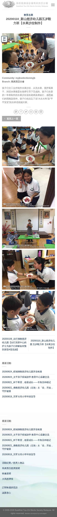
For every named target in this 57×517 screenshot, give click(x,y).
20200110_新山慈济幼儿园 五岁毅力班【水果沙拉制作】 (42, 344)
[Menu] (53, 5)
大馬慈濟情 (7, 479)
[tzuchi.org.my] (25, 4)
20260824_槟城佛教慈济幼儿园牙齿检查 (22, 371)
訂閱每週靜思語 (10, 487)
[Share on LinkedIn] (41, 112)
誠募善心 (6, 493)
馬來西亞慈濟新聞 (11, 468)
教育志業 (28, 15)
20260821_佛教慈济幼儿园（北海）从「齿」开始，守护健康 (27, 389)
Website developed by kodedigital (35, 513)
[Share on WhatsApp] (16, 112)
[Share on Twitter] (26, 112)
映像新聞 (6, 473)
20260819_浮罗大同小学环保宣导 (18, 396)
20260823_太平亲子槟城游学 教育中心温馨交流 (25, 377)
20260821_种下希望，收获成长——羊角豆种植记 (26, 382)
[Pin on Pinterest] (36, 112)
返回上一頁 (12, 118)
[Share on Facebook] (21, 112)
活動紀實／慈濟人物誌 (13, 463)
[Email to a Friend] (31, 112)
